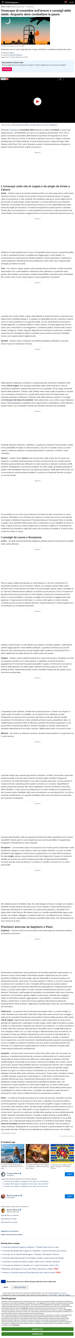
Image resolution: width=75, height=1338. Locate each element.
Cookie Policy (15, 1325)
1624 (41, 1303)
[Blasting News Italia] (11, 2)
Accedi (71, 2)
